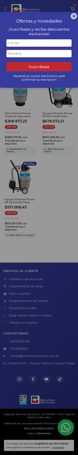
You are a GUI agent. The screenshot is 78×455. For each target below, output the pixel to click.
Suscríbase (39, 66)
